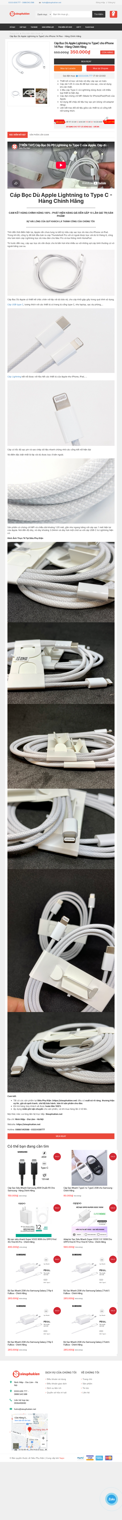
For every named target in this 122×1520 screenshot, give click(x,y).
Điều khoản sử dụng (56, 1379)
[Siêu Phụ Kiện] (26, 1374)
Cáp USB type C (15, 304)
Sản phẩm (87, 1383)
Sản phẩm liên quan (39, 135)
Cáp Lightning (14, 376)
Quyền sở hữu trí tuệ (57, 1392)
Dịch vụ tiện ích (54, 1388)
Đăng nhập (100, 2)
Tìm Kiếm (98, 14)
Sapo (61, 1458)
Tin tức (86, 1388)
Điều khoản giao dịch (57, 1383)
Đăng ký (111, 2)
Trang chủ (87, 1379)
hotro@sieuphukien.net (51, 2)
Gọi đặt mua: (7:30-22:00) (84, 75)
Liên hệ (86, 1392)
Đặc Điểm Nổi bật (17, 135)
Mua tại (67, 68)
